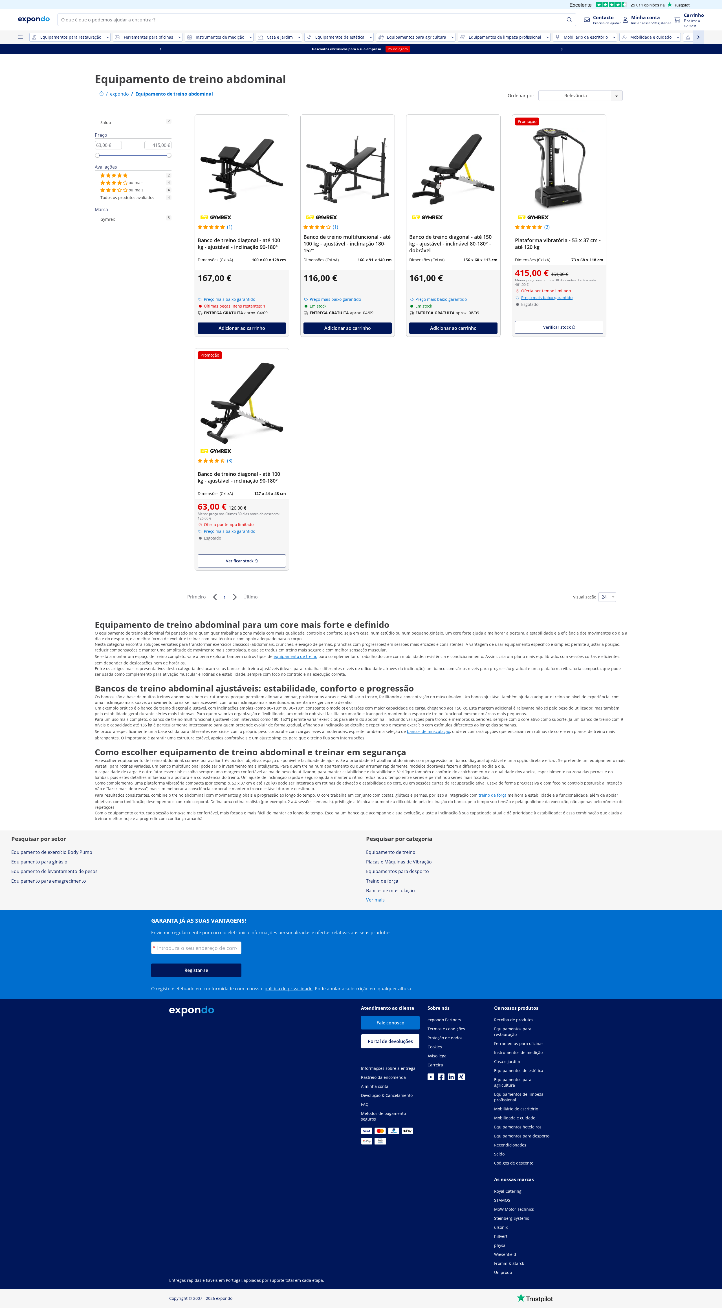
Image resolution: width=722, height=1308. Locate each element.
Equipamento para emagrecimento (48, 881)
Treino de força (382, 881)
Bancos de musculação (390, 890)
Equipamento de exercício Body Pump (51, 852)
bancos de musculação (428, 731)
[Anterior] (215, 597)
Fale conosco (390, 1023)
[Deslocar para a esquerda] (160, 49)
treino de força (493, 795)
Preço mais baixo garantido (229, 299)
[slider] (97, 155)
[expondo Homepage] (101, 94)
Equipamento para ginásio (39, 862)
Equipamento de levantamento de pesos (54, 871)
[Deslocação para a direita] (562, 49)
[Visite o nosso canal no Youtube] (431, 1078)
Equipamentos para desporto (397, 871)
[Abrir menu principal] (20, 37)
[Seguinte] (235, 597)
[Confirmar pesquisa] (569, 20)
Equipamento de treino (390, 852)
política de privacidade (288, 989)
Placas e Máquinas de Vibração (399, 862)
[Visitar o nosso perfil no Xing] (461, 1078)
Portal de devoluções (390, 1041)
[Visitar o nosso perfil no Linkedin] (451, 1078)
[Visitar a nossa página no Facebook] (441, 1078)
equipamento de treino (295, 656)
